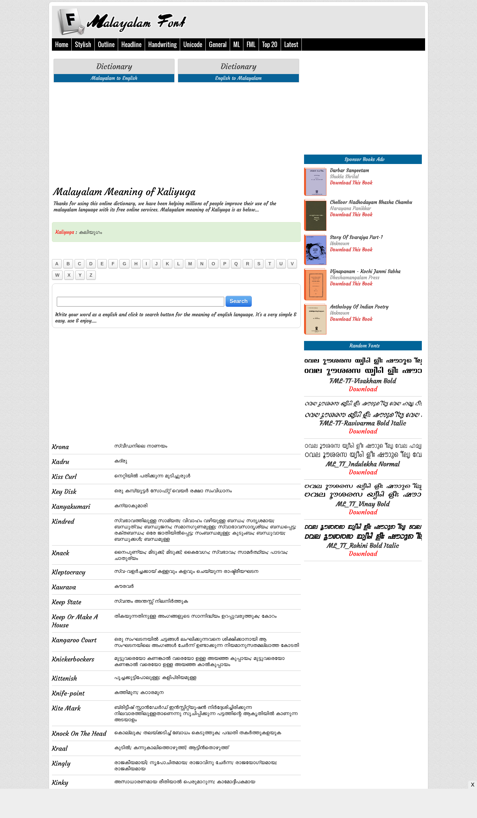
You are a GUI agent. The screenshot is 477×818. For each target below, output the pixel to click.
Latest (291, 44)
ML (236, 44)
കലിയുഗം (90, 232)
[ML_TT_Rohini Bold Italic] (363, 539)
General (217, 44)
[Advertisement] (176, 132)
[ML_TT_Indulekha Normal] (363, 458)
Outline (106, 44)
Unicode (192, 44)
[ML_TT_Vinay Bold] (363, 498)
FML (251, 44)
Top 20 (269, 44)
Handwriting (162, 44)
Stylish (83, 44)
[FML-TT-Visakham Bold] (363, 375)
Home (61, 44)
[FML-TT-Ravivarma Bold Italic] (363, 417)
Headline (131, 44)
